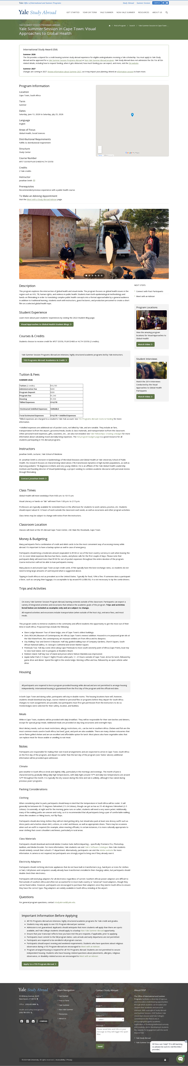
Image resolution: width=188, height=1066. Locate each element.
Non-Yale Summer (126, 12)
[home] (109, 25)
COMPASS (156, 3)
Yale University (33, 1060)
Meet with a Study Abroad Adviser (42, 199)
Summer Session (143, 3)
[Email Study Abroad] (167, 2)
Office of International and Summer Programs (40, 3)
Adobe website (106, 850)
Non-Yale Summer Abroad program (99, 60)
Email (99, 1006)
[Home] (37, 12)
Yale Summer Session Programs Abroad (65, 60)
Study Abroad (128, 3)
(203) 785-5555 (25, 1012)
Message (100, 1025)
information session (125, 71)
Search (132, 25)
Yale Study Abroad (143, 1038)
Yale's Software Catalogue (96, 847)
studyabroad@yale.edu (65, 902)
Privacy (69, 1060)
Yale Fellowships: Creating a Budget (106, 433)
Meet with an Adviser (90, 946)
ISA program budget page (88, 436)
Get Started (73, 12)
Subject (100, 1015)
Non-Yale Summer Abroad (92, 930)
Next (172, 244)
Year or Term (90, 12)
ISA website (133, 63)
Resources (143, 12)
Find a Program (120, 25)
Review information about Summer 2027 (64, 71)
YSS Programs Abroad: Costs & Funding (96, 419)
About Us (157, 12)
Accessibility (60, 1060)
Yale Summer (106, 12)
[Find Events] (163, 2)
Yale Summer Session (144, 1042)
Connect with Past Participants (149, 291)
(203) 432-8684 (31, 1004)
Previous (15, 244)
